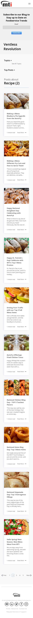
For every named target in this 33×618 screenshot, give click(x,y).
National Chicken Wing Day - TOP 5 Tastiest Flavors (16, 402)
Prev (4, 575)
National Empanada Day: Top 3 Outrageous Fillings (16, 494)
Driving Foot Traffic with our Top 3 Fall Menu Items (15, 310)
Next (28, 575)
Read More (20, 132)
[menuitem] (8, 608)
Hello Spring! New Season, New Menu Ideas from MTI (14, 541)
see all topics (16, 64)
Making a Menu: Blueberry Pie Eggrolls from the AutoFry (16, 115)
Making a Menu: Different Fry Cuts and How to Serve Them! (16, 163)
